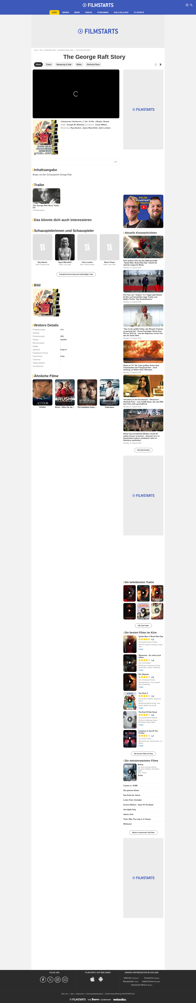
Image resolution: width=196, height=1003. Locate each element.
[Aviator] (42, 392)
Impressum (80, 994)
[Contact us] (65, 980)
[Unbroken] (109, 392)
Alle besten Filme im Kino (143, 754)
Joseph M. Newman (75, 125)
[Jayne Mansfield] (65, 247)
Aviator (42, 407)
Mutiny (140, 765)
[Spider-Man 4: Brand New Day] (130, 644)
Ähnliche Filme (46, 376)
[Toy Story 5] (130, 701)
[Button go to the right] (160, 64)
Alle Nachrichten (143, 450)
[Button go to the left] (155, 64)
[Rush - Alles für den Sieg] (65, 392)
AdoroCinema (148, 981)
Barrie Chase (109, 262)
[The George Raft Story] (46, 137)
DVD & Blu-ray (121, 12)
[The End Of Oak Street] (130, 720)
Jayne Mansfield (89, 128)
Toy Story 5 (143, 693)
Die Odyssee (144, 674)
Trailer (39, 185)
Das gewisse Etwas (131, 790)
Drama (106, 121)
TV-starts (139, 12)
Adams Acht (128, 814)
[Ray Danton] (42, 247)
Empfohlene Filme (50, 50)
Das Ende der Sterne (131, 795)
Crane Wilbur (101, 125)
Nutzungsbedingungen (94, 994)
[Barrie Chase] (109, 247)
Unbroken (109, 407)
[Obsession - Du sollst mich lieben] (130, 663)
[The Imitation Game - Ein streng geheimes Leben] (87, 392)
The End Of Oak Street (148, 712)
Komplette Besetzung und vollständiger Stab (76, 274)
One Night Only (129, 810)
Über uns (64, 994)
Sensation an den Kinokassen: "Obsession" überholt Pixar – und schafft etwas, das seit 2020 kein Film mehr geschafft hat (143, 402)
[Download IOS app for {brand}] (94, 979)
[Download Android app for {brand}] (102, 979)
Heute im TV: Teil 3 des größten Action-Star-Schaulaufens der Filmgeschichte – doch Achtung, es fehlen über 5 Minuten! (141, 367)
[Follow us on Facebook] (43, 980)
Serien (65, 12)
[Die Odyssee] (130, 682)
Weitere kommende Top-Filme (143, 832)
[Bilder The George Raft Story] (47, 303)
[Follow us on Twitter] (50, 980)
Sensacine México (139, 985)
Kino (54, 12)
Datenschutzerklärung (113, 994)
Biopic (99, 121)
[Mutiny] (130, 772)
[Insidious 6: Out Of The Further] (130, 739)
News (77, 12)
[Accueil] (98, 5)
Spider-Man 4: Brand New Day (151, 636)
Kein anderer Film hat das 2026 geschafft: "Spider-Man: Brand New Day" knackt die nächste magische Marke (140, 263)
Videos (88, 12)
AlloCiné (127, 978)
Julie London (104, 128)
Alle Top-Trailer (143, 626)
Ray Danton (76, 128)
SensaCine (149, 978)
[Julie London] (87, 247)
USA (62, 330)
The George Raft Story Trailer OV (46, 206)
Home (36, 50)
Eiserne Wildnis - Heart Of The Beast (138, 805)
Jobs (72, 994)
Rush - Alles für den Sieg (66, 407)
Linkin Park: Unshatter (132, 800)
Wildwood (127, 824)
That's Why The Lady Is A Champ (137, 819)
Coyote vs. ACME (130, 786)
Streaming (103, 12)
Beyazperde (128, 981)
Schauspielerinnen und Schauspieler (64, 231)
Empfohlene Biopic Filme (65, 50)
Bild (37, 285)
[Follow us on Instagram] (58, 980)
